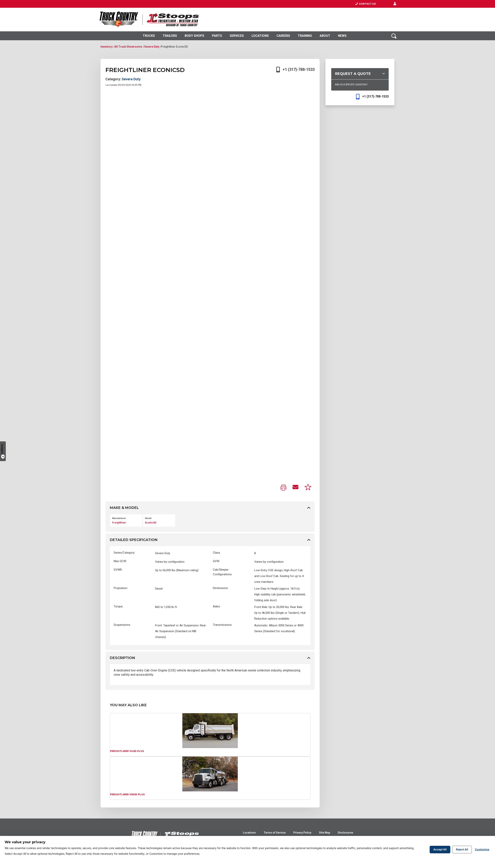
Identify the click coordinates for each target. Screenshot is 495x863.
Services (237, 36)
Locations (260, 36)
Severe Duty (151, 46)
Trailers (170, 36)
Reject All (462, 849)
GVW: (216, 561)
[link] (283, 488)
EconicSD (150, 522)
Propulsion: (121, 588)
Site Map (324, 832)
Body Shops (194, 36)
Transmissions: (222, 625)
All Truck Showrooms (128, 46)
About (325, 36)
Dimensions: (220, 588)
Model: (148, 518)
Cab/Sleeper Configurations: (222, 572)
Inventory (107, 46)
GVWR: (118, 569)
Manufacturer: (119, 518)
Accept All (440, 849)
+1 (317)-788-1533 (299, 69)
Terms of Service (275, 832)
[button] (394, 4)
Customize (482, 849)
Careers (283, 36)
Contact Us (367, 3)
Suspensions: (122, 625)
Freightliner (119, 522)
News (342, 36)
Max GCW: (120, 561)
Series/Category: (124, 552)
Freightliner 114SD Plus (127, 751)
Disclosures (345, 832)
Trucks (149, 36)
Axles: (216, 606)
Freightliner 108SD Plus (127, 794)
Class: (217, 552)
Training (305, 36)
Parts (217, 36)
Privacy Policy (302, 832)
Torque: (118, 606)
